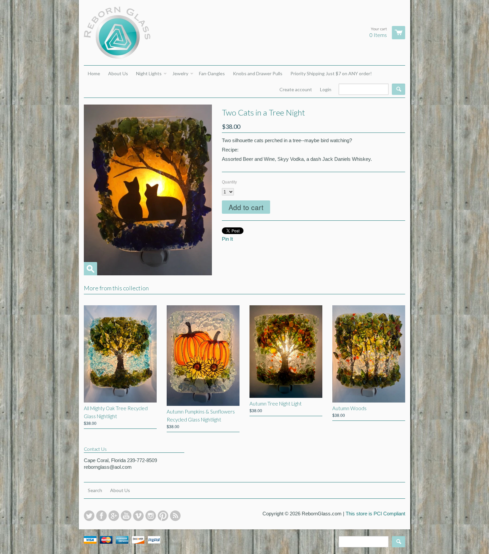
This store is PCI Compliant (375, 513)
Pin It (227, 239)
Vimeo (138, 515)
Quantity (229, 182)
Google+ (113, 515)
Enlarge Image (90, 268)
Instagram (150, 515)
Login (325, 89)
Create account (295, 89)
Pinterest (163, 515)
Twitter (89, 515)
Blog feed (175, 515)
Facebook (101, 515)
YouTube (126, 515)
